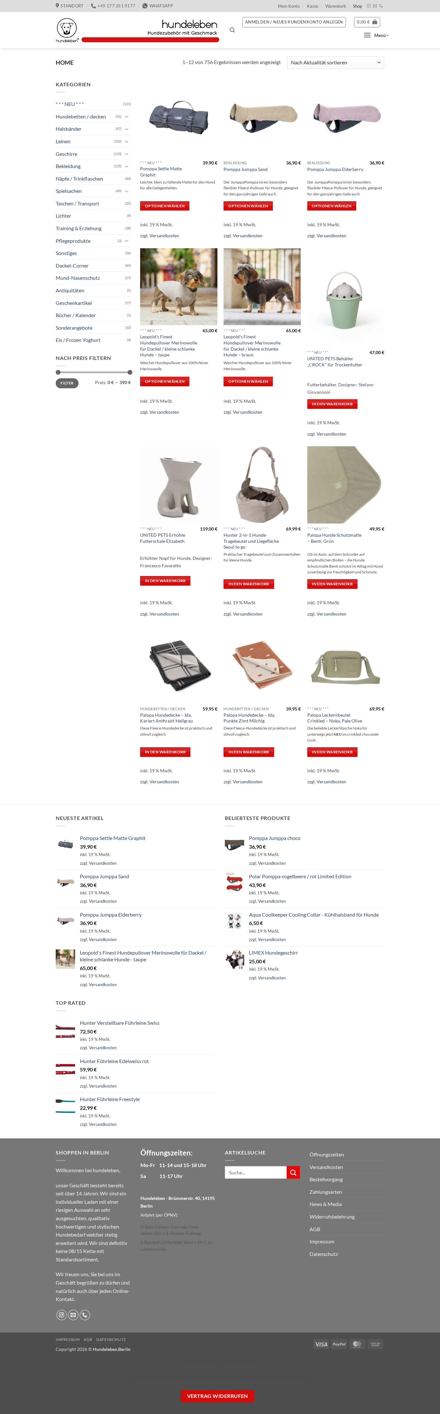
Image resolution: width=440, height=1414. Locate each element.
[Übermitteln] (293, 1172)
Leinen (63, 141)
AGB (315, 1229)
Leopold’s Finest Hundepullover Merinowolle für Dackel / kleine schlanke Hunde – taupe (168, 345)
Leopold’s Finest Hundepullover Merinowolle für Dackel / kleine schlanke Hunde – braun (252, 345)
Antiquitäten (70, 290)
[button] (232, 30)
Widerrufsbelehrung (332, 1216)
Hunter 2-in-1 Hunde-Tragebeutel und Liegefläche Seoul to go (251, 541)
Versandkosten (164, 235)
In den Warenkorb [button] (332, 404)
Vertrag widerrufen (217, 1396)
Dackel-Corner (72, 265)
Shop (357, 6)
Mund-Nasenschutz (78, 278)
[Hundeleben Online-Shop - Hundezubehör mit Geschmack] (138, 30)
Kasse (312, 6)
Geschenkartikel (74, 303)
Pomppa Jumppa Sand (246, 169)
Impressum (322, 1241)
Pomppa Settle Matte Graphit (161, 171)
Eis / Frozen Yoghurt (78, 340)
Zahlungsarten (326, 1192)
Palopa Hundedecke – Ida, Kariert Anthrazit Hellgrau (166, 718)
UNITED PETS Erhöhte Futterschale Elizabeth (162, 538)
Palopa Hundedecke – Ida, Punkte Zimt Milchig (249, 718)
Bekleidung (68, 166)
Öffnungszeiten (327, 1154)
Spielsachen (69, 191)
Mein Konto (289, 6)
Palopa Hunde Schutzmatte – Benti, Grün (334, 538)
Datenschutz (324, 1254)
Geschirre (66, 153)
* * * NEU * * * (70, 104)
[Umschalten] (127, 116)
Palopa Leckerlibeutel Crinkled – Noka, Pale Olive (334, 718)
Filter (67, 383)
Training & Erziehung (78, 228)
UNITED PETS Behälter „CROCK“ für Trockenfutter (334, 361)
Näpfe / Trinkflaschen (79, 178)
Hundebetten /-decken (81, 116)
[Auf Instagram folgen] (369, 6)
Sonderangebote (74, 328)
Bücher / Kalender (76, 315)
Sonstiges (66, 253)
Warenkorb (335, 6)
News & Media (326, 1204)
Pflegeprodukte (73, 241)
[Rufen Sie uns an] (381, 6)
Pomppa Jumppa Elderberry (335, 169)
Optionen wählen (165, 206)
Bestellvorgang (326, 1179)
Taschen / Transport (77, 203)
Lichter (63, 215)
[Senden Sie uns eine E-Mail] (375, 6)
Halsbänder (68, 129)
